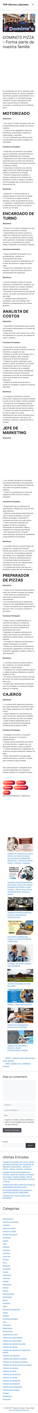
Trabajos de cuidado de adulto (14, 1344)
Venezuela (7, 1399)
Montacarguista (8, 1294)
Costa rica (6, 1256)
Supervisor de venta (10, 1334)
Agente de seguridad (10, 1222)
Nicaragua (6, 1303)
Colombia (6, 1253)
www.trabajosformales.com (20, 1410)
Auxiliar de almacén (10, 1234)
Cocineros (6, 1250)
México (5, 1291)
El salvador (7, 1269)
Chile (4, 1244)
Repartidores (7, 1328)
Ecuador (6, 1259)
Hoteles (5, 1281)
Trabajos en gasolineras (11, 1374)
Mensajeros (7, 1284)
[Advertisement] (19, 71)
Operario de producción (11, 1309)
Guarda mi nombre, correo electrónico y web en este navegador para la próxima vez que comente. (19, 1122)
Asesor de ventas (9, 1228)
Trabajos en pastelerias (11, 1384)
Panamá (6, 1316)
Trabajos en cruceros (10, 1368)
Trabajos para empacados (12, 1387)
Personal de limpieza (10, 1319)
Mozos (5, 1300)
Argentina (6, 1225)
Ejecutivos (6, 1266)
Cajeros (5, 1241)
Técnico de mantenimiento (12, 1338)
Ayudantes (7, 1238)
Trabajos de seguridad (11, 1355)
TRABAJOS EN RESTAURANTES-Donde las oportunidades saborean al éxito (19, 915)
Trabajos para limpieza (11, 1390)
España (5, 1272)
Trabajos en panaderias (11, 1380)
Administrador (8, 1219)
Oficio (5, 1306)
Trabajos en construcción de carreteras (17, 1365)
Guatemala (7, 1275)
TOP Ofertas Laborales (16, 4)
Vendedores (7, 1396)
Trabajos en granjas (10, 1377)
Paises (5, 1313)
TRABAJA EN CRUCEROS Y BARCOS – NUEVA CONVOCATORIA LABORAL (17, 1048)
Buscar (5, 1142)
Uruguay (6, 1393)
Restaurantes (8, 1331)
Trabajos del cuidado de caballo (15, 1359)
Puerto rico (7, 1325)
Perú (4, 1322)
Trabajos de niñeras (10, 1347)
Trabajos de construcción (12, 1341)
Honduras (6, 1278)
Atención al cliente (9, 1231)
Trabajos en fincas (9, 1371)
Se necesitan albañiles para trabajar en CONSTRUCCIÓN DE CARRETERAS (19, 939)
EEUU (5, 1263)
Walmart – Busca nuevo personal (19, 1004)
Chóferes (6, 1247)
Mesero (5, 1288)
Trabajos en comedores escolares (15, 1362)
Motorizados (7, 1297)
